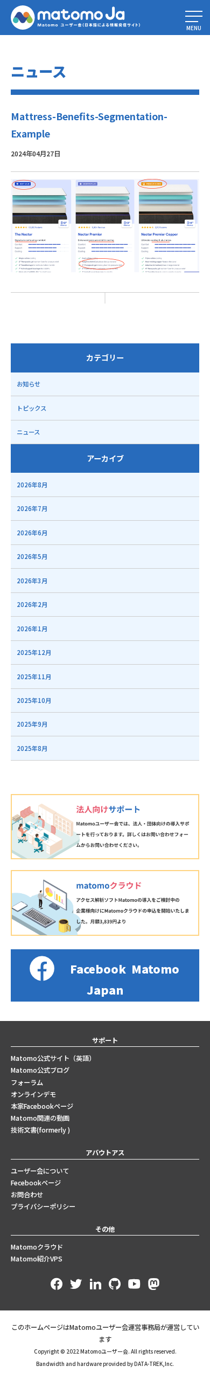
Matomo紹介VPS (36, 1259)
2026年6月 (32, 532)
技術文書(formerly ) (40, 1130)
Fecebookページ (36, 1183)
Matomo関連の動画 (40, 1118)
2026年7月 (32, 508)
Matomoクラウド (37, 1247)
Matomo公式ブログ (40, 1070)
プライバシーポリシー (43, 1206)
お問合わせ (27, 1194)
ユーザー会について (40, 1171)
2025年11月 (34, 676)
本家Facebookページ (42, 1106)
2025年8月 (32, 748)
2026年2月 (32, 604)
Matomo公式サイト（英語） (53, 1058)
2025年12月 (34, 652)
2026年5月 (32, 556)
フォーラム (27, 1082)
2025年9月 (32, 724)
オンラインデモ (33, 1094)
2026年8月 (32, 484)
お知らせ (28, 384)
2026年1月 (32, 628)
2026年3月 (32, 580)
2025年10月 (34, 700)
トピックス (31, 408)
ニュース (28, 431)
